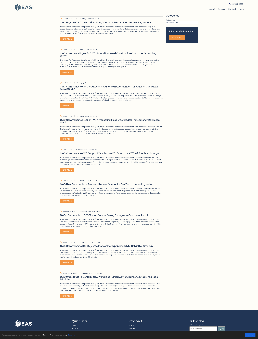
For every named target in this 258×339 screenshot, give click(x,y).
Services (221, 9)
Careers (74, 325)
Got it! (250, 335)
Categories (170, 20)
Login (241, 9)
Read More (67, 39)
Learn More (72, 335)
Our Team (133, 328)
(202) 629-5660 (237, 4)
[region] (129, 335)
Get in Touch (177, 37)
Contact (232, 9)
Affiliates (75, 328)
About (212, 9)
